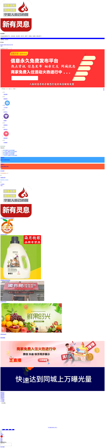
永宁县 (11, 44)
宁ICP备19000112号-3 (52, 427)
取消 (1, 446)
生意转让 (2, 398)
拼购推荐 (2, 394)
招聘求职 (2, 396)
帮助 (10, 429)
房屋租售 (2, 397)
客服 (4, 429)
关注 (1, 38)
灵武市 (5, 44)
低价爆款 (2, 393)
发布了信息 (9, 150)
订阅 (13, 429)
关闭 (1, 46)
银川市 (1, 44)
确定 (4, 446)
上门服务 (2, 401)
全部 (1, 185)
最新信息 (2, 392)
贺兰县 (8, 44)
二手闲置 (2, 399)
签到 (7, 429)
